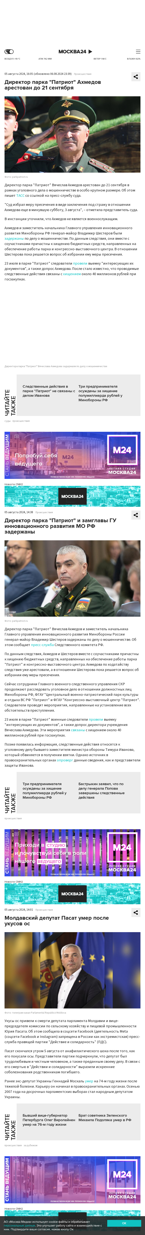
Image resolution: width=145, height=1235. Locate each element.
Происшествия (82, 74)
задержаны (14, 238)
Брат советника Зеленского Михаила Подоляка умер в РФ (105, 1117)
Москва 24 (72, 52)
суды (8, 421)
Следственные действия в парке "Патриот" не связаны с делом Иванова (49, 391)
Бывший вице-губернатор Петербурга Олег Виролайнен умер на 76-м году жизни (49, 1120)
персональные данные (19, 1225)
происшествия (21, 421)
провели (80, 263)
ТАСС (20, 195)
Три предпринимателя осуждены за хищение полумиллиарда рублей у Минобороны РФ (100, 393)
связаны (78, 730)
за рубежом (30, 1145)
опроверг (65, 760)
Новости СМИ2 (14, 484)
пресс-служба (42, 645)
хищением (72, 274)
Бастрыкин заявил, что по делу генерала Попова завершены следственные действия (102, 791)
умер (89, 1081)
